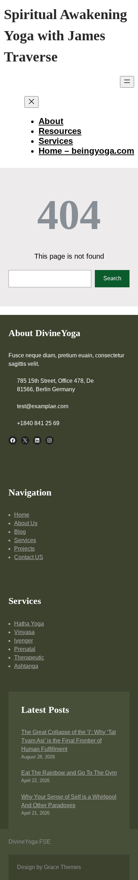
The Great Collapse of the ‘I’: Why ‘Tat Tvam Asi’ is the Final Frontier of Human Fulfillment (68, 740)
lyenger (23, 641)
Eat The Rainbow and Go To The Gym (69, 773)
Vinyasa (24, 632)
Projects (24, 549)
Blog (20, 532)
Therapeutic (29, 658)
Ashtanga (26, 666)
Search (112, 278)
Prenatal (24, 649)
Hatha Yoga (29, 624)
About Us (26, 523)
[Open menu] (127, 82)
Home (21, 515)
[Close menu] (31, 102)
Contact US (28, 557)
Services (25, 540)
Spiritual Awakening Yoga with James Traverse (65, 35)
